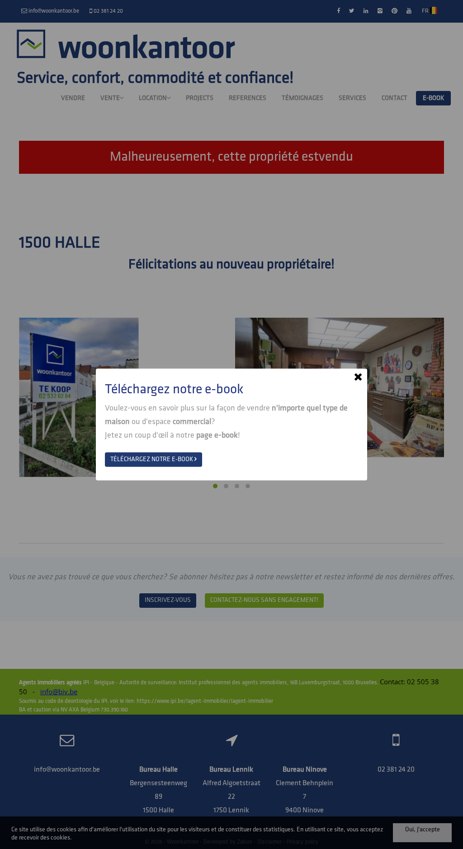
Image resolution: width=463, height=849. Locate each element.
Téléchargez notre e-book (152, 459)
